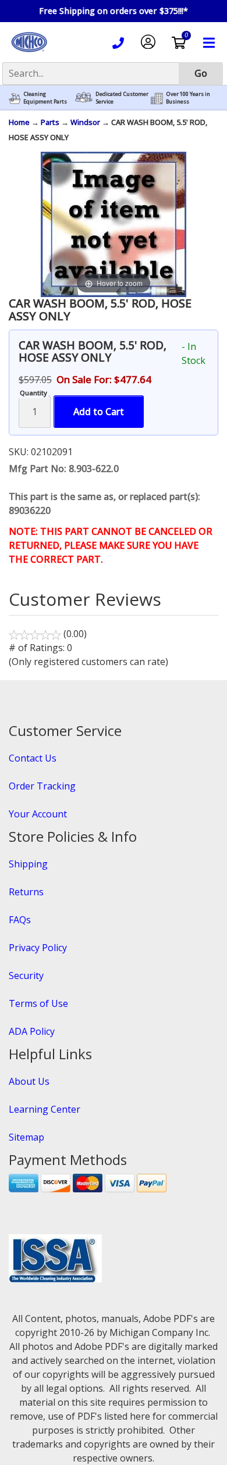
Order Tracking (42, 786)
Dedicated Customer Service (121, 98)
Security (26, 975)
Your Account (38, 813)
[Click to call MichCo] (118, 45)
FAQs (20, 919)
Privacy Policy (38, 947)
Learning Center (44, 1109)
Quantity (33, 392)
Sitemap (26, 1137)
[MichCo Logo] (29, 53)
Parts (50, 122)
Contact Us (32, 758)
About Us (29, 1081)
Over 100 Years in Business (188, 98)
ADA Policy (32, 1031)
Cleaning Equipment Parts (45, 98)
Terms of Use (38, 1003)
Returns (26, 891)
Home (19, 122)
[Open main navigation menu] (209, 44)
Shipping (28, 863)
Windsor (85, 122)
